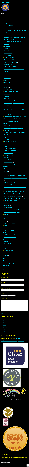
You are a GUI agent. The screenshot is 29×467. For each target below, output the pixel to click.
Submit (2, 313)
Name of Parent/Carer (7, 288)
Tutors (4, 267)
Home (4, 258)
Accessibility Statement (11, 341)
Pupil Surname (5, 282)
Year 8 (4, 322)
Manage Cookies (6, 462)
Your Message (5, 298)
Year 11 (5, 270)
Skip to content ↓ (5, 2)
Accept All (3, 462)
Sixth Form (5, 331)
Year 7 (4, 320)
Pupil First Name (5, 277)
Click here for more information (14, 460)
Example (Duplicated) (8, 263)
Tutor (2, 293)
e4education (18, 338)
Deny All (9, 462)
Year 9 (4, 325)
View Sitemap (21, 341)
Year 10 (5, 327)
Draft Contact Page (8, 265)
